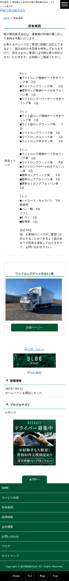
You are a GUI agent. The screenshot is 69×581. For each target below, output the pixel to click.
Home (16, 576)
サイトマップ (10, 556)
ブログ (6, 546)
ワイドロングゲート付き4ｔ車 (34, 273)
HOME (6, 18)
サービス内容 (10, 497)
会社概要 (7, 526)
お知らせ (10, 412)
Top (55, 576)
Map (42, 576)
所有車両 (7, 507)
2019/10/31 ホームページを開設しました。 (25, 391)
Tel (30, 576)
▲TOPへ (34, 479)
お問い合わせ (10, 536)
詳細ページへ (34, 327)
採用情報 (7, 517)
